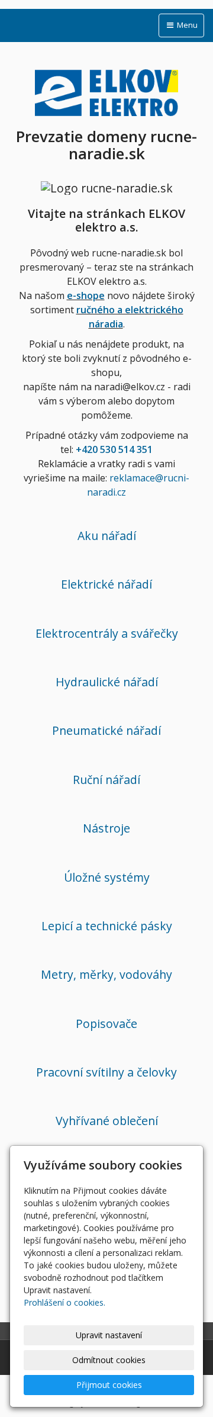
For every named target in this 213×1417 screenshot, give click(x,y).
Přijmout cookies (109, 1384)
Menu (186, 25)
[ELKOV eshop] (106, 90)
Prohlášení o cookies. (64, 1302)
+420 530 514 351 (114, 449)
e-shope (86, 295)
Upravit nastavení (109, 1335)
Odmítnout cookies (109, 1359)
